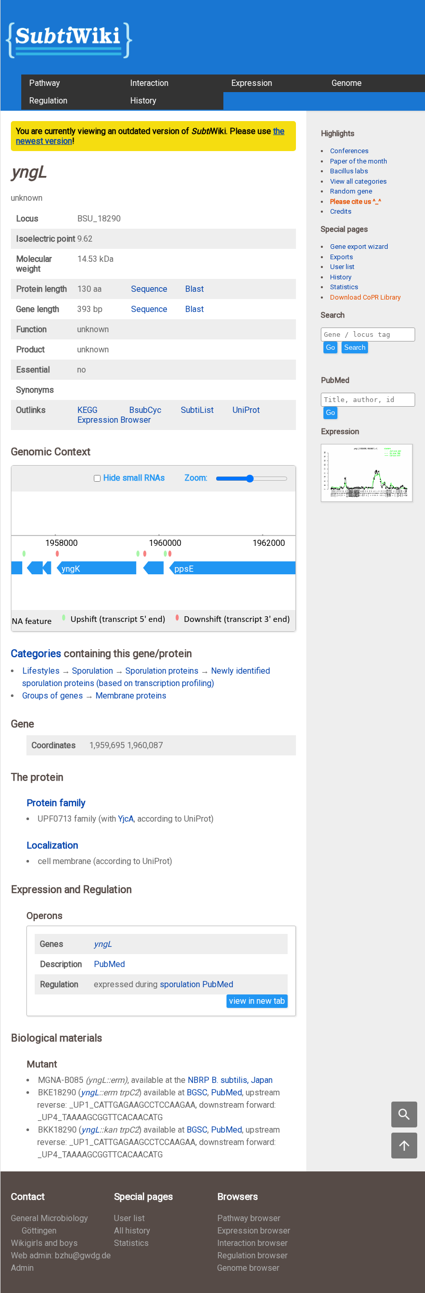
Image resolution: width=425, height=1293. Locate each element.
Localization (52, 845)
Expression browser (253, 1231)
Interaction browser (252, 1243)
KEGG (87, 410)
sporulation (180, 984)
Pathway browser (248, 1218)
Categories (36, 653)
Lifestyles (41, 671)
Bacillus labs (349, 171)
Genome (347, 83)
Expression (251, 83)
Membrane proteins (130, 696)
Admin (22, 1268)
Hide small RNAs (134, 478)
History (143, 101)
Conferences (349, 151)
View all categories (358, 181)
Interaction (149, 83)
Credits (340, 211)
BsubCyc (145, 410)
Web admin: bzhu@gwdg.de (61, 1255)
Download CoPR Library (365, 297)
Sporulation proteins (162, 671)
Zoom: (197, 478)
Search (354, 347)
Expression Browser (114, 420)
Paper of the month (358, 161)
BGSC (197, 1092)
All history (132, 1231)
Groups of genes (52, 696)
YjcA (126, 819)
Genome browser (248, 1268)
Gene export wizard (359, 246)
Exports (341, 257)
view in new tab (257, 1001)
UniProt (246, 410)
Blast (194, 289)
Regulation (48, 101)
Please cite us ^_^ (355, 201)
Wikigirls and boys (44, 1243)
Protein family (56, 802)
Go (330, 347)
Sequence (149, 289)
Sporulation (92, 671)
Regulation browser (252, 1255)
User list (342, 267)
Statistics (344, 287)
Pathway (44, 83)
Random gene (351, 191)
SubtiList (197, 410)
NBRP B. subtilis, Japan (230, 1080)
